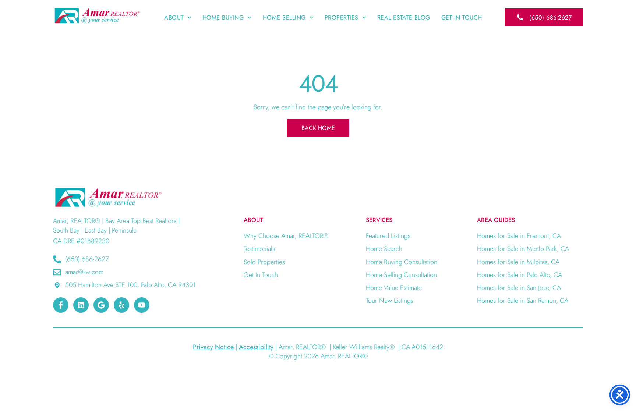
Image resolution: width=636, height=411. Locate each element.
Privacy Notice (213, 347)
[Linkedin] (81, 305)
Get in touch (461, 17)
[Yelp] (121, 305)
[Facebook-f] (60, 305)
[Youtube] (141, 305)
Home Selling (284, 17)
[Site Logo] (97, 15)
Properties (341, 17)
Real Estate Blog (403, 17)
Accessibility (256, 347)
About (174, 17)
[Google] (101, 305)
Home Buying (223, 17)
